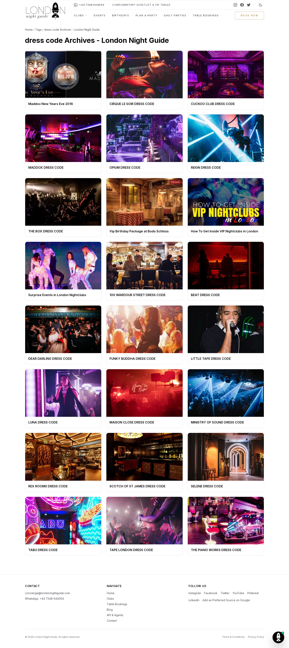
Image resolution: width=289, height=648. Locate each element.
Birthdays (120, 15)
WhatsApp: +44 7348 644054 (44, 598)
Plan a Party (147, 15)
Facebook (210, 593)
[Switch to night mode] (260, 4)
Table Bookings (206, 15)
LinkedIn (194, 600)
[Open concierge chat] (278, 637)
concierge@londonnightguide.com (47, 593)
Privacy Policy (256, 636)
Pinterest (253, 593)
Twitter (225, 593)
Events (100, 15)
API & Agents (115, 615)
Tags (38, 29)
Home (29, 29)
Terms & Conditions (233, 636)
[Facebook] (242, 5)
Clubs (79, 15)
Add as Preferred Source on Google (226, 600)
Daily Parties (175, 15)
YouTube (238, 593)
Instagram (195, 593)
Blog (110, 609)
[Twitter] (248, 5)
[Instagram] (235, 5)
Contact (112, 620)
